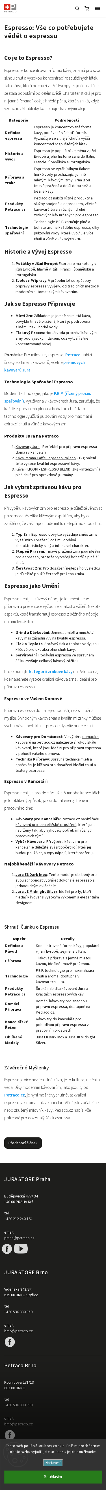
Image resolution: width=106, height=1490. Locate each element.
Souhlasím (53, 1477)
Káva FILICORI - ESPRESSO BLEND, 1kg (47, 469)
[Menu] (97, 8)
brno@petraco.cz (18, 1331)
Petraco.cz (45, 1012)
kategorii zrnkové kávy (50, 672)
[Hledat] (77, 8)
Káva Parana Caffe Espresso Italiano (46, 458)
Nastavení (53, 1462)
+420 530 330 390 (18, 1405)
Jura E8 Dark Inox (31, 875)
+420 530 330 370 (18, 1312)
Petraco (73, 355)
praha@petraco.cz (19, 1238)
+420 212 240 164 (18, 1219)
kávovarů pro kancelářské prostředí (46, 825)
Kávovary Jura (28, 447)
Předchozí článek (23, 1143)
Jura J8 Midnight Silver (36, 892)
